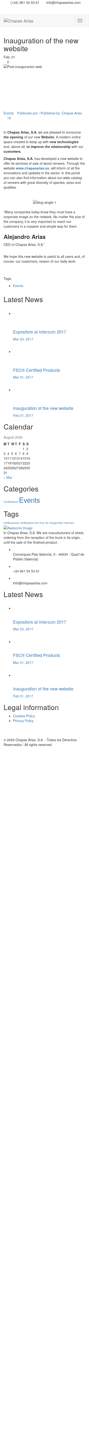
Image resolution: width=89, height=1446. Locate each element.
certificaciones (11, 523)
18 (8, 117)
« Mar (8, 477)
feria (41, 523)
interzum (69, 523)
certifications (27, 523)
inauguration (56, 523)
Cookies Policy (24, 715)
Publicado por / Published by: (49, 113)
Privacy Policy (23, 720)
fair (36, 523)
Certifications (11, 501)
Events (9, 113)
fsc (46, 523)
